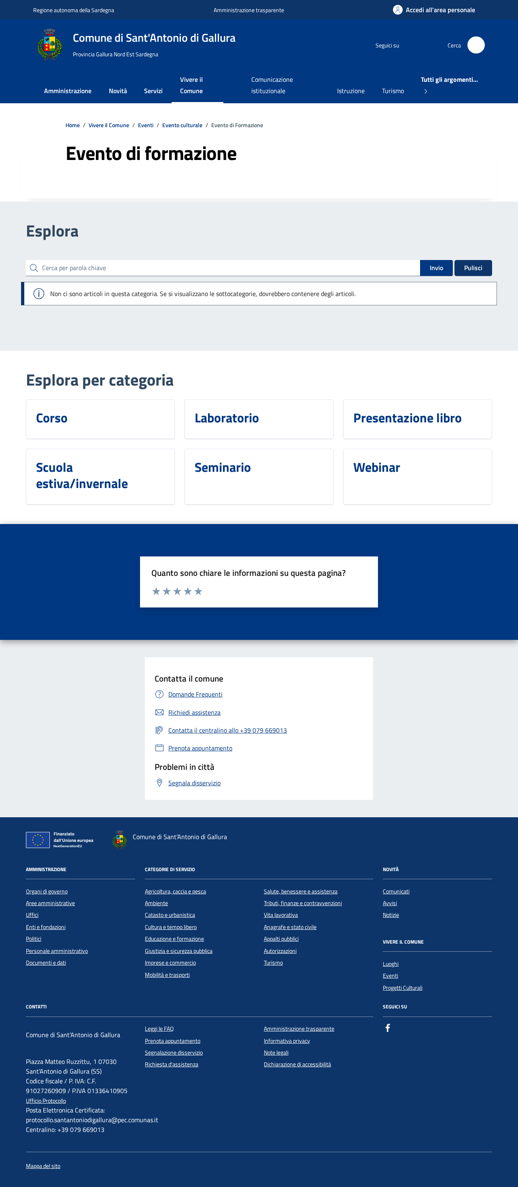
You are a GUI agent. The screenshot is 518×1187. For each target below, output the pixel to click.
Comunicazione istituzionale (272, 85)
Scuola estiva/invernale (82, 475)
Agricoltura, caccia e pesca (175, 891)
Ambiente (156, 903)
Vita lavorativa (281, 914)
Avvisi (390, 903)
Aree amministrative (50, 903)
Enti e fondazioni (46, 927)
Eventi (390, 975)
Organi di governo (47, 891)
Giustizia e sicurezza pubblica (178, 950)
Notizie (391, 914)
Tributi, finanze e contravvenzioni (303, 903)
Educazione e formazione (174, 938)
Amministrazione (67, 91)
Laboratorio (227, 417)
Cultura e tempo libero (171, 927)
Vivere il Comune (191, 85)
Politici (33, 938)
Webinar (376, 467)
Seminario (223, 467)
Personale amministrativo (57, 950)
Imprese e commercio (170, 962)
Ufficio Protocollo (46, 1101)
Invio (436, 268)
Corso (52, 417)
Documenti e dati (46, 962)
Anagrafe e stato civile (290, 927)
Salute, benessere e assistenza (301, 891)
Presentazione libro (407, 417)
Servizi (153, 91)
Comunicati (396, 891)
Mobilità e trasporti (167, 974)
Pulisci (473, 268)
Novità (118, 91)
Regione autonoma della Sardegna (73, 10)
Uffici (32, 914)
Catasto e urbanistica (170, 914)
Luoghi (391, 963)
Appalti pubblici (281, 938)
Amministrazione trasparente (249, 10)
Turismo (393, 91)
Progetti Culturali (402, 987)
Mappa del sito (43, 1166)
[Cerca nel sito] (476, 45)
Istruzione (351, 91)
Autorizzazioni (280, 950)
